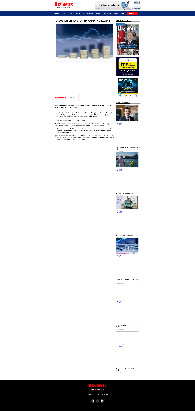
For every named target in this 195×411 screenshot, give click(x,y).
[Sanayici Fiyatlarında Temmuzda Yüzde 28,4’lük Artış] (128, 291)
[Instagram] (93, 401)
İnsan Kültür (122, 344)
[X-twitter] (97, 401)
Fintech (71, 13)
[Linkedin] (102, 401)
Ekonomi (56, 13)
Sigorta (78, 13)
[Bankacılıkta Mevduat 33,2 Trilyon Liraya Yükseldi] (128, 246)
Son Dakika (63, 97)
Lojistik (120, 123)
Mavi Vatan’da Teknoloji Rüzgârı (125, 193)
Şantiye (115, 13)
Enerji (83, 13)
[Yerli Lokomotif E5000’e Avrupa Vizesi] (128, 202)
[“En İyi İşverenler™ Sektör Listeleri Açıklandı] (128, 336)
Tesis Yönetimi (107, 13)
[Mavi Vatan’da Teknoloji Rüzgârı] (128, 159)
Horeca (98, 13)
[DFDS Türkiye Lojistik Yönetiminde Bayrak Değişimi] (128, 113)
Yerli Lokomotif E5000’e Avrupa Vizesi (126, 235)
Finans (63, 13)
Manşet (120, 124)
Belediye (123, 13)
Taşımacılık (90, 13)
